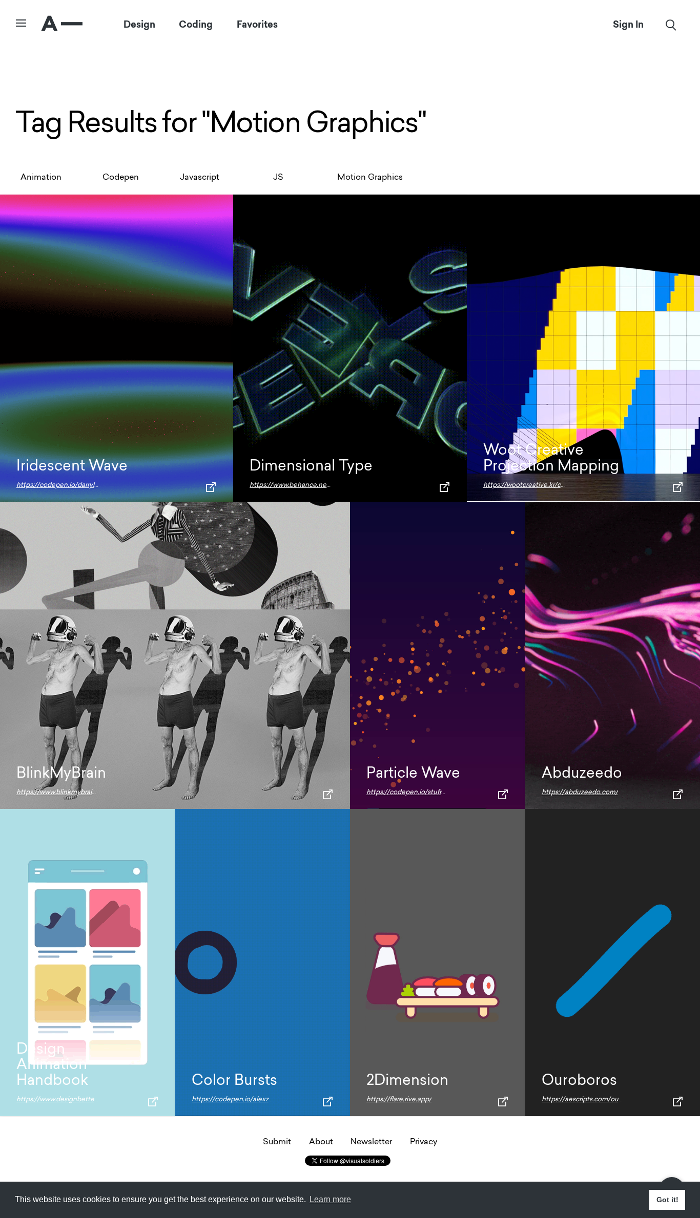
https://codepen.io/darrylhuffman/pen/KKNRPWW (95, 485)
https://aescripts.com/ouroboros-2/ (596, 1099)
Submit (277, 1142)
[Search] (671, 24)
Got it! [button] (667, 1199)
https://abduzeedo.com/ (580, 792)
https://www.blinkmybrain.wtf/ (63, 792)
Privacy (423, 1142)
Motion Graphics (370, 178)
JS (278, 178)
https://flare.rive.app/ (398, 1099)
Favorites (257, 24)
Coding (196, 24)
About (321, 1142)
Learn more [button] (330, 1199)
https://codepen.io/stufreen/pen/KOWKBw (434, 792)
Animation (40, 178)
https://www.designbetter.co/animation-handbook (94, 1099)
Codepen (120, 178)
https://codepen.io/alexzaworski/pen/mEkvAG (264, 1099)
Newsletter (371, 1142)
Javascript (199, 178)
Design (139, 24)
